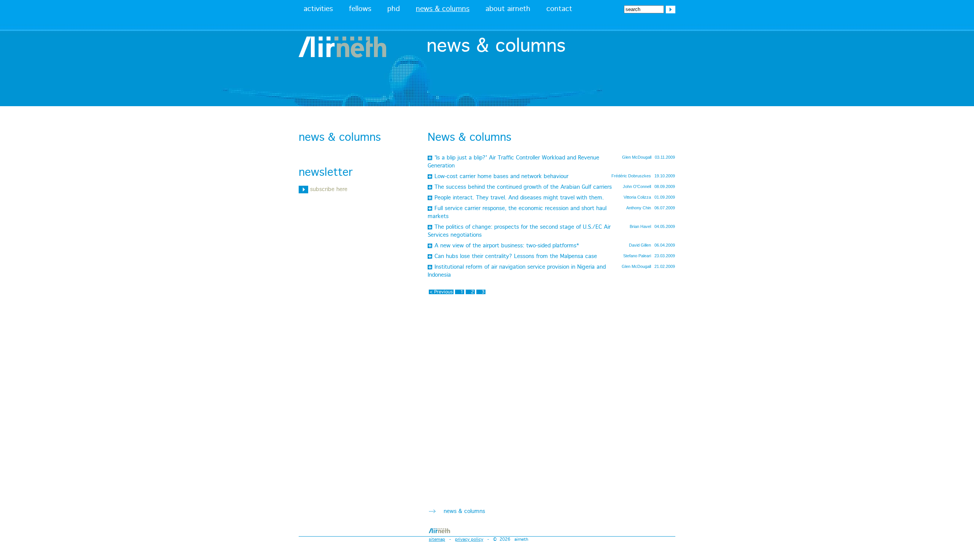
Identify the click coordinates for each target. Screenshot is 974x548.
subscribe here (327, 189)
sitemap (437, 539)
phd (393, 9)
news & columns (442, 9)
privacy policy (469, 539)
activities (318, 9)
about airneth (507, 9)
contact (559, 9)
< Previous (441, 292)
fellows (360, 9)
